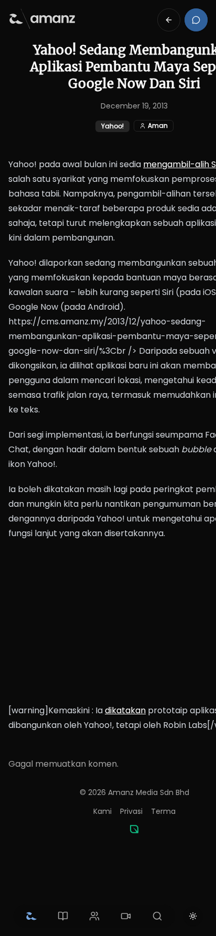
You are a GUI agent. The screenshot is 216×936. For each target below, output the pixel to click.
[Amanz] (134, 829)
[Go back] (168, 19)
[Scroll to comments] (196, 19)
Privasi (131, 811)
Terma (163, 811)
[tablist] (94, 916)
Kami (102, 811)
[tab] (31, 916)
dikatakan (125, 710)
